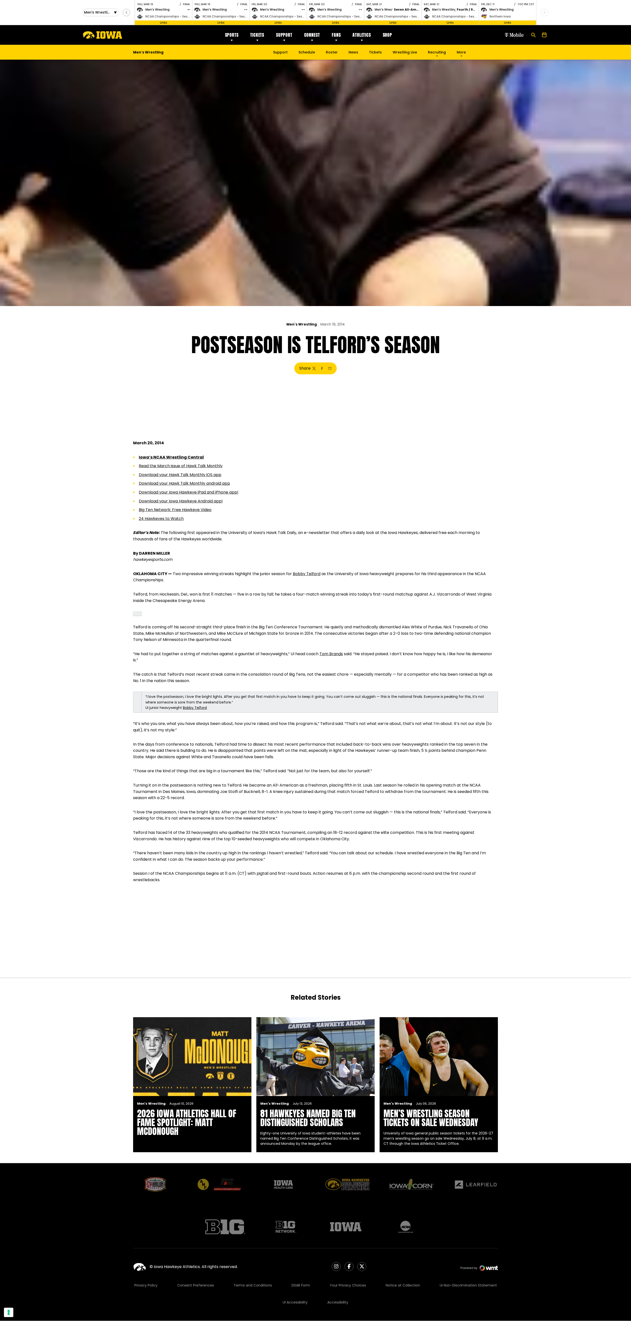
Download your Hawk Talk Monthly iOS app (180, 475)
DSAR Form (301, 1285)
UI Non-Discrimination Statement (468, 1285)
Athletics (361, 35)
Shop (387, 35)
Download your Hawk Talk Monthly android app (184, 483)
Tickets (257, 35)
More (461, 52)
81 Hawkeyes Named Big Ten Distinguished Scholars (308, 1118)
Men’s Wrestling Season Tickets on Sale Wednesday (431, 1118)
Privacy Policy (146, 1285)
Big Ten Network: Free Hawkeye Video (175, 510)
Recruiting (437, 52)
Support (284, 35)
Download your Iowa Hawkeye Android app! (181, 501)
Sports (232, 35)
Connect (312, 35)
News (353, 52)
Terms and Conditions (253, 1285)
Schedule (306, 52)
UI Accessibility (295, 1302)
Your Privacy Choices (348, 1285)
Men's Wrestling (301, 324)
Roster (332, 52)
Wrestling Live (405, 53)
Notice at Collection (403, 1285)
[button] (126, 12)
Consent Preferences (195, 1285)
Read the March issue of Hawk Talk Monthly (181, 466)
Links (163, 22)
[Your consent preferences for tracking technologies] (8, 1312)
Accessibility (337, 1302)
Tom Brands (331, 654)
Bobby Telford (306, 574)
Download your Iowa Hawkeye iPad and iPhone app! (188, 492)
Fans (336, 35)
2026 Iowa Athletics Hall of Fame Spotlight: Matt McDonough (186, 1122)
